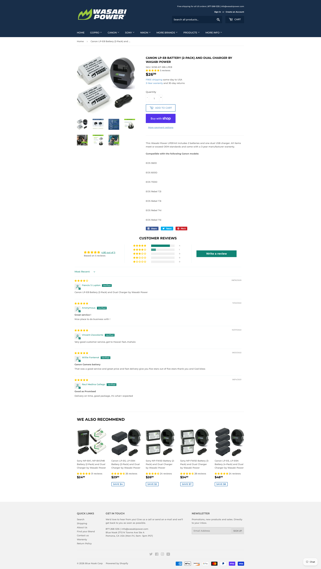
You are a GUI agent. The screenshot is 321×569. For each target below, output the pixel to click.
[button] (153, 70)
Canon (112, 32)
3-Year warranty (155, 83)
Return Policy (84, 543)
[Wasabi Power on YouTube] (168, 554)
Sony (129, 32)
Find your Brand (86, 531)
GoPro (95, 32)
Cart (237, 19)
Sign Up (237, 531)
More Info (212, 32)
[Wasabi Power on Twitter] (151, 554)
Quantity (151, 91)
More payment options (160, 127)
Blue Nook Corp (94, 563)
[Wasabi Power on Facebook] (156, 554)
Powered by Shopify (117, 563)
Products (190, 32)
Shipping (82, 523)
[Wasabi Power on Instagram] (162, 554)
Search (80, 519)
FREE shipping (154, 79)
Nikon (144, 32)
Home (80, 32)
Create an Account (235, 12)
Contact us (83, 535)
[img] (81, 280)
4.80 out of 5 (108, 252)
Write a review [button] (216, 253)
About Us (82, 527)
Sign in (217, 12)
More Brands (166, 32)
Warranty (82, 539)
